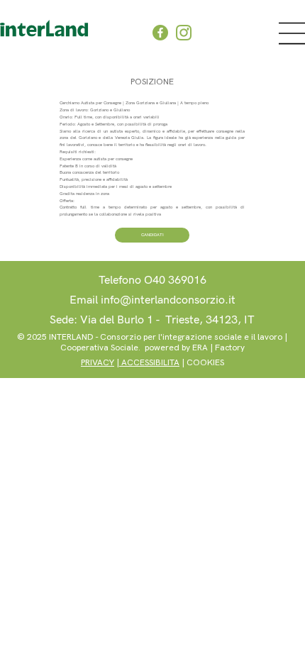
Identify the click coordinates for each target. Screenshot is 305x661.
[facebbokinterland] (160, 32)
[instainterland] (184, 32)
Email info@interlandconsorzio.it (152, 300)
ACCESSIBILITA (149, 362)
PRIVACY (97, 362)
